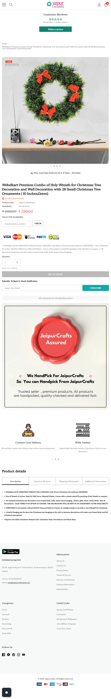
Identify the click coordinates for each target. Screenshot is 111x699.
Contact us (61, 565)
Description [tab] (15, 481)
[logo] (55, 4)
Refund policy (62, 589)
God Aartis (61, 614)
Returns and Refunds (66, 579)
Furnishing (6, 623)
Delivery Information (65, 584)
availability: (7, 206)
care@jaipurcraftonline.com (19, 582)
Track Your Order (64, 628)
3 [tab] (57, 166)
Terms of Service (64, 575)
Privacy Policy (62, 570)
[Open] (6, 692)
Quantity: (6, 256)
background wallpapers (67, 619)
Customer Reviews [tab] (42, 481)
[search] (11, 4)
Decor (4, 609)
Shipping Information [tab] (69, 481)
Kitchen (5, 619)
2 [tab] (54, 166)
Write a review (55, 29)
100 (40, 298)
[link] (11, 551)
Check (38, 223)
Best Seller (6, 633)
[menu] (4, 5)
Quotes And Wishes (65, 609)
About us (60, 561)
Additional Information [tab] (95, 481)
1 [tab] (51, 166)
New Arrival (7, 628)
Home (4, 43)
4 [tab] (60, 166)
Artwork (5, 614)
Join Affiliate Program (66, 623)
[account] (99, 4)
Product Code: (8, 202)
